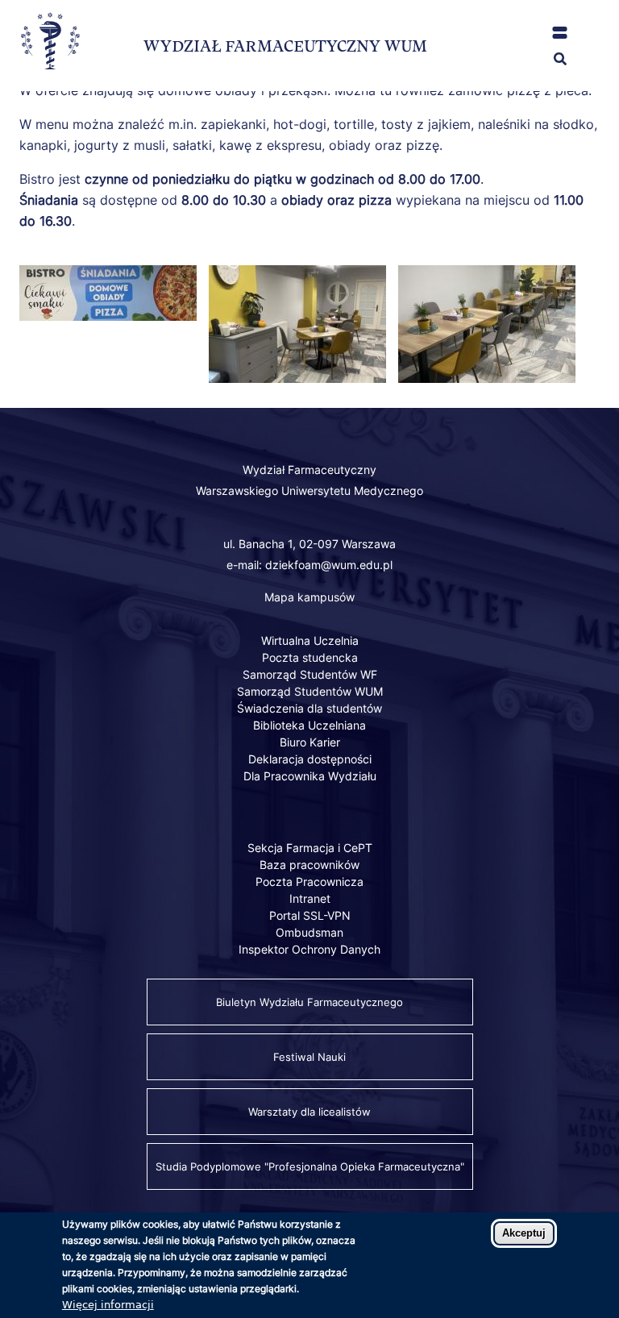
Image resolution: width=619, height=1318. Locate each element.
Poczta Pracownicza (309, 881)
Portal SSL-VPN (310, 915)
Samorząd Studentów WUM (310, 691)
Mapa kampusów (309, 597)
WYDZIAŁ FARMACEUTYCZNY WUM (285, 46)
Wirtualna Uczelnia (310, 640)
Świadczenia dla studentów (309, 708)
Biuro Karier (310, 742)
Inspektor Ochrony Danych (309, 949)
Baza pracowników (309, 864)
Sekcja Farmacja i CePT (309, 847)
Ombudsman (309, 932)
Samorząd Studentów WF (310, 674)
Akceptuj (524, 1233)
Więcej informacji (108, 1305)
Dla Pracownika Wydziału (309, 776)
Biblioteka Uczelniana (309, 725)
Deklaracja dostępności (310, 759)
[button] (560, 33)
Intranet (309, 898)
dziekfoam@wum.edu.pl (329, 565)
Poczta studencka (310, 657)
